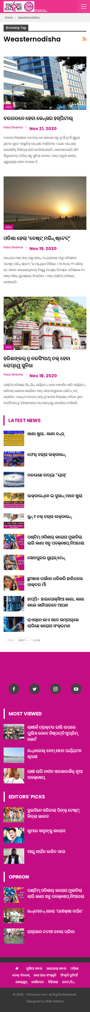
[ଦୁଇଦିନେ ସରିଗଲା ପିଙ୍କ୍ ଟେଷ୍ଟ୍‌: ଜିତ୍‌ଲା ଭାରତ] (14, 815)
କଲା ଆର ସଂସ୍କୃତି (45, 975)
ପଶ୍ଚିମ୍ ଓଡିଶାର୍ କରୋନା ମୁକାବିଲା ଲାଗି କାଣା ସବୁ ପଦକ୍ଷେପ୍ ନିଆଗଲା (55, 540)
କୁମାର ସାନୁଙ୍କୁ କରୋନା (46, 831)
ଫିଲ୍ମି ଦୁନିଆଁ (69, 975)
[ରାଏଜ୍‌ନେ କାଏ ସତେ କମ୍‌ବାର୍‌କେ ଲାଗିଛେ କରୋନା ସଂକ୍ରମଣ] (14, 624)
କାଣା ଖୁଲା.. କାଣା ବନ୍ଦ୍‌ (45, 434)
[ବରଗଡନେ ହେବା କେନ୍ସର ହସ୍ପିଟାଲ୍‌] (45, 83)
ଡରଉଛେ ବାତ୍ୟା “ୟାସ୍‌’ (46, 475)
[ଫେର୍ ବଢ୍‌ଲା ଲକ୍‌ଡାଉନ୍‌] (14, 459)
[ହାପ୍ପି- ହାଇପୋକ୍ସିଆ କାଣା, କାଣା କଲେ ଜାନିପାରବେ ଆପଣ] (14, 603)
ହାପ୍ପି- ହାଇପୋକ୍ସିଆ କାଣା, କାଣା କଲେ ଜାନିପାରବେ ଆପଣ (55, 602)
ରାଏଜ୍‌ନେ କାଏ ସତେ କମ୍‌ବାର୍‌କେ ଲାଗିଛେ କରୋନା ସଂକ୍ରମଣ (53, 623)
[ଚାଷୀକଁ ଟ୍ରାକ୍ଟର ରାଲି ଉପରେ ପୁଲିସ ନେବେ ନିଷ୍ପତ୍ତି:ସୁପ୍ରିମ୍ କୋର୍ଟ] (14, 732)
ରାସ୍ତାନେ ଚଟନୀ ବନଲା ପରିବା (51, 931)
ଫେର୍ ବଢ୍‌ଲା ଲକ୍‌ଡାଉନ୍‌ (46, 454)
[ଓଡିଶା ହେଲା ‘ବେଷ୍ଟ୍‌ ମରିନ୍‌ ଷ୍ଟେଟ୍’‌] (45, 203)
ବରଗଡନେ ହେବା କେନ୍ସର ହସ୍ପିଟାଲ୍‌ (38, 118)
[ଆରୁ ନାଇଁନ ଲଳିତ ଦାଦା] (14, 856)
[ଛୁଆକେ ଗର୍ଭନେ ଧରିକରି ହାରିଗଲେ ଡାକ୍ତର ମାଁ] (14, 583)
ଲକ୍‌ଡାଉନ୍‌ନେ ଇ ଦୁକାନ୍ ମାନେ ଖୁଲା (54, 496)
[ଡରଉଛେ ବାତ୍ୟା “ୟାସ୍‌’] (14, 479)
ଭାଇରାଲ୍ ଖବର (56, 968)
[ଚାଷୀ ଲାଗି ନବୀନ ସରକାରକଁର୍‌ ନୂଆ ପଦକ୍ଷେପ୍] (14, 776)
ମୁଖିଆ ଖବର (34, 968)
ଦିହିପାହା (53, 981)
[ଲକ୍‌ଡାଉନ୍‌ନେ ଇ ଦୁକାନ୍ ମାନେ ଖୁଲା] (14, 500)
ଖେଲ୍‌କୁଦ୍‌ (21, 981)
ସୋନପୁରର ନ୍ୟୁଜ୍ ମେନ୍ (46, 558)
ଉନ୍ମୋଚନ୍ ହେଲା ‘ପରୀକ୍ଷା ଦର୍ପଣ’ (55, 911)
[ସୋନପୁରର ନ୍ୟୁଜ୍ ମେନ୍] (14, 562)
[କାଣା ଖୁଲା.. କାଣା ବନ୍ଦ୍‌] (14, 438)
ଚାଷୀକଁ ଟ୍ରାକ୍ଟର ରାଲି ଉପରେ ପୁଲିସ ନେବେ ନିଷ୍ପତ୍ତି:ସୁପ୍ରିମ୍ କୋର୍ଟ (52, 733)
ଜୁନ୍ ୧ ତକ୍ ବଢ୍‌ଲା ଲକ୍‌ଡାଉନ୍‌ (49, 516)
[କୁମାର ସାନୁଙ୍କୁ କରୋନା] (14, 835)
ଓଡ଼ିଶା (8, 107)
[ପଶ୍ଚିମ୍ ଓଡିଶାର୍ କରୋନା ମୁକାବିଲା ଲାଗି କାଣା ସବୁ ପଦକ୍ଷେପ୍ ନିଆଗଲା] (14, 541)
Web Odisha (55, 1001)
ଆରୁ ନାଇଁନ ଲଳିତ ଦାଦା (46, 851)
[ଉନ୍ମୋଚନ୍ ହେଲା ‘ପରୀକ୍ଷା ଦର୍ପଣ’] (14, 915)
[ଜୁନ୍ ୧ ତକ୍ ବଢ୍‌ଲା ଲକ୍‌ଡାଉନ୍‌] (14, 521)
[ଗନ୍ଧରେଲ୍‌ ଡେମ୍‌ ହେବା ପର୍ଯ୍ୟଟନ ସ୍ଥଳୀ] (14, 755)
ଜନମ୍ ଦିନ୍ (68, 981)
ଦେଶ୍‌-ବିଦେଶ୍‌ (21, 975)
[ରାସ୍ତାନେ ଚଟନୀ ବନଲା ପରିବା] (14, 936)
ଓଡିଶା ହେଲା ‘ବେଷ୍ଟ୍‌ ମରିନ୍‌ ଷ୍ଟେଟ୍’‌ (37, 238)
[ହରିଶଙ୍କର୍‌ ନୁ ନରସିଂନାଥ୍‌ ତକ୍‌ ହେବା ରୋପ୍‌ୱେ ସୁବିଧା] (45, 323)
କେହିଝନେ (37, 981)
